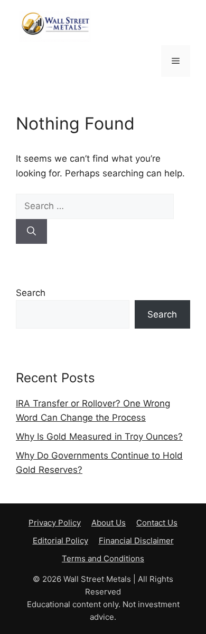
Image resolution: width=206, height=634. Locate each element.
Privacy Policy (55, 523)
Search (30, 293)
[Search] (31, 231)
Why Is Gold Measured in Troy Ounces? (99, 436)
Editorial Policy (60, 541)
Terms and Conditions (103, 558)
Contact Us (156, 523)
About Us (108, 523)
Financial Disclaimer (136, 541)
